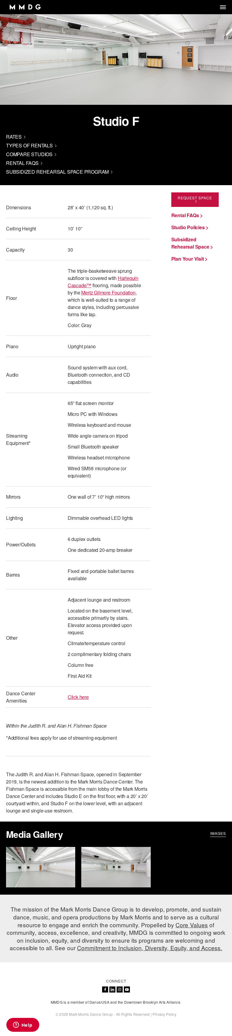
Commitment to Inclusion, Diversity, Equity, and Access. (149, 948)
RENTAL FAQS (22, 162)
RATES (14, 136)
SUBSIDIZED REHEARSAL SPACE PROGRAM (57, 171)
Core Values (192, 925)
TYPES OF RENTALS (29, 145)
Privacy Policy (164, 1014)
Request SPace (195, 197)
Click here (78, 696)
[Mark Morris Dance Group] (25, 7)
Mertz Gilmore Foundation (108, 292)
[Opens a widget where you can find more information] (22, 1025)
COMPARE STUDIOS (29, 154)
